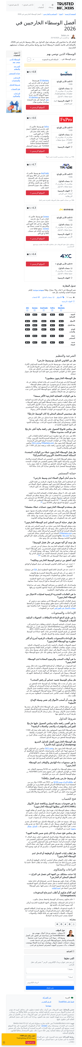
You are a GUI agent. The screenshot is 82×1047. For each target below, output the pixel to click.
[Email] (57, 924)
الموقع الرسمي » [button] (37, 107)
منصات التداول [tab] (47, 297)
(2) (41, 502)
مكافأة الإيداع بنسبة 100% (63, 782)
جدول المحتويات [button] (17, 54)
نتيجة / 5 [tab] (70, 297)
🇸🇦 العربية (69, 997)
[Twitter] (65, 924)
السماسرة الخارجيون (50, 14)
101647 (44, 1025)
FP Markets (44, 80)
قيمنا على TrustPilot (66, 1001)
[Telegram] (70, 924)
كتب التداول (27, 5)
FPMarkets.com (47, 443)
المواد (61, 14)
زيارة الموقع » (30, 1042)
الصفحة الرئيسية (70, 14)
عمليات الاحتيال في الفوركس (65, 608)
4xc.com (65, 535)
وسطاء (51, 7)
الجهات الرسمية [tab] (67, 301)
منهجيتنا (48, 1005)
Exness (46, 216)
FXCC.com (36, 443)
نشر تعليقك (50, 988)
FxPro (46, 126)
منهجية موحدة (38, 290)
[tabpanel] (50, 325)
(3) (39, 555)
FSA (35, 569)
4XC (27, 308)
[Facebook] (61, 924)
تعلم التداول (13, 5)
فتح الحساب (15, 89)
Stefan (63, 35)
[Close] (4, 1042)
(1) (60, 499)
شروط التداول (14, 85)
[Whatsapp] (74, 924)
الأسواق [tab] (59, 297)
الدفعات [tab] (35, 297)
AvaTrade (45, 173)
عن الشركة (47, 997)
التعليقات (41, 7)
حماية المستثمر (14, 73)
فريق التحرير (46, 1001)
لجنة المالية (56, 888)
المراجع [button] (69, 951)
